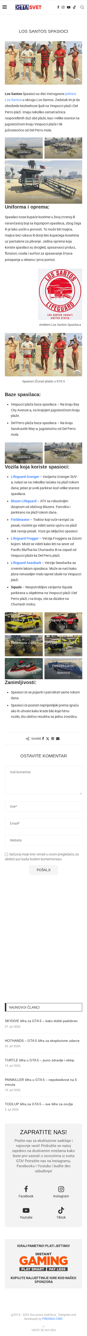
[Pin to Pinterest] (52, 738)
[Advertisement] (43, 947)
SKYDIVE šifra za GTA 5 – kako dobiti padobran (41, 1021)
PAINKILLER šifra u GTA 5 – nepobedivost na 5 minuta (41, 1082)
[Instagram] (63, 7)
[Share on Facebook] (43, 738)
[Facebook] (58, 7)
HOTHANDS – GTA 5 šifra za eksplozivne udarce (42, 1041)
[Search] (82, 7)
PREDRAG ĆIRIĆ (52, 1319)
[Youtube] (68, 7)
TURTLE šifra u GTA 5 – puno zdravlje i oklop (39, 1060)
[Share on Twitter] (47, 739)
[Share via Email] (57, 738)
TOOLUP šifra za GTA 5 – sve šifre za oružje (39, 1104)
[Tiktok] (74, 7)
